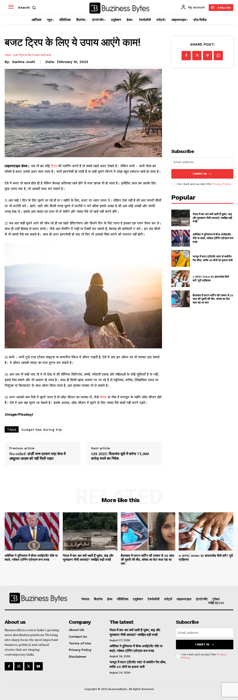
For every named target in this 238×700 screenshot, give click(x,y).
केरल (103, 397)
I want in (200, 173)
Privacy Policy (221, 184)
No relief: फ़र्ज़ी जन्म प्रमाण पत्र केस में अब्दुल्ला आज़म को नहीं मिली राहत (37, 456)
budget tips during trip (42, 429)
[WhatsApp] (218, 55)
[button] (28, 7)
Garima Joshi (23, 62)
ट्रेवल (8, 55)
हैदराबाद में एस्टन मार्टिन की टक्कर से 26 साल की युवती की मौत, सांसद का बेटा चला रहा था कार (213, 298)
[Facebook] (186, 55)
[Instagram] (18, 666)
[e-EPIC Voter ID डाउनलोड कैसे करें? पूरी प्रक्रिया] (180, 278)
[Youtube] (38, 666)
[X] (197, 55)
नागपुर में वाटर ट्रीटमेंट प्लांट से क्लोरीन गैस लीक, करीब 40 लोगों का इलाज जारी (213, 258)
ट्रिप (54, 166)
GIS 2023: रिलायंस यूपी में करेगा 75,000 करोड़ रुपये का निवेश (120, 456)
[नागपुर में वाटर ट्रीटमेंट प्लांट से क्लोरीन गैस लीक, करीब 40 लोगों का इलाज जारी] (180, 258)
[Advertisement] (204, 105)
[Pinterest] (207, 55)
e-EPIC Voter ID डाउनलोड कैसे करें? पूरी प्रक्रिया (211, 278)
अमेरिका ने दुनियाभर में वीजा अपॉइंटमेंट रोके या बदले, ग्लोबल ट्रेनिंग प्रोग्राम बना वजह (213, 238)
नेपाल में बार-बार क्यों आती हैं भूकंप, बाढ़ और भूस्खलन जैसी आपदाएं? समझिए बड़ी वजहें (212, 217)
